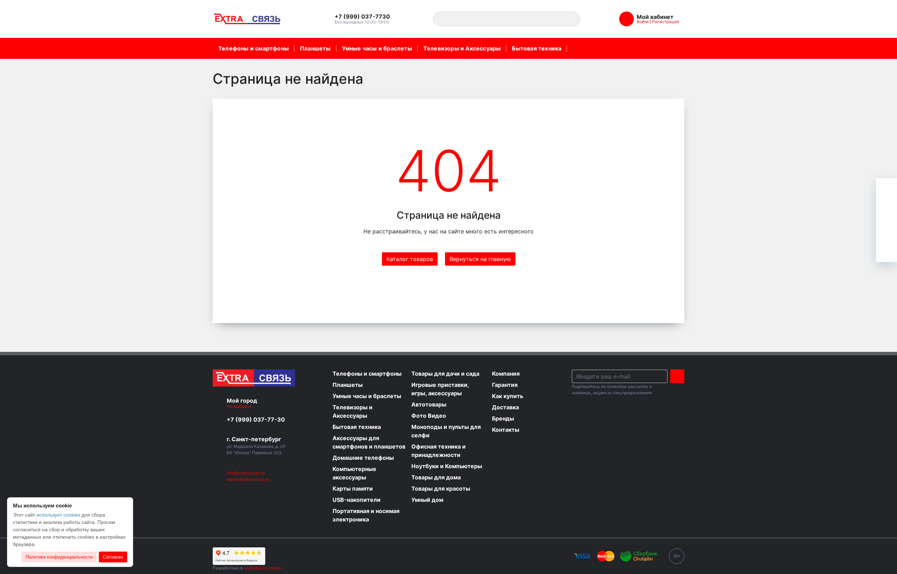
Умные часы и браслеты (377, 48)
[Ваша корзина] (886, 188)
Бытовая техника (536, 48)
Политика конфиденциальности (59, 557)
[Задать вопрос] (886, 251)
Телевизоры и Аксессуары (462, 48)
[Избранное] (886, 209)
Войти (643, 21)
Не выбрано (239, 406)
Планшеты (315, 48)
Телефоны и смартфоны (253, 48)
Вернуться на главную (480, 258)
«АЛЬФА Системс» (263, 567)
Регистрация (665, 21)
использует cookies (58, 515)
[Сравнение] (886, 230)
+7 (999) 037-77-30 (256, 419)
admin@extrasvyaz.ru (248, 479)
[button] (366, 17)
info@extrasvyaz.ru (246, 473)
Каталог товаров (409, 258)
